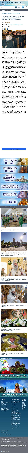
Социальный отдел (15, 402)
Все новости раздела (14, 149)
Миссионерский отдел (16, 419)
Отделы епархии (15, 399)
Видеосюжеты (4, 412)
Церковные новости (5, 409)
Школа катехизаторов (16, 423)
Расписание (4, 432)
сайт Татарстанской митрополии (15, 24)
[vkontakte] (15, 7)
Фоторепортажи (4, 410)
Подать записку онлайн (23, 403)
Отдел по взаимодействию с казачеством (15, 408)
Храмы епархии (4, 430)
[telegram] (23, 7)
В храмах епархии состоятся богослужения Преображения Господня (10, 330)
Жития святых (4, 407)
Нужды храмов (23, 409)
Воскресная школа (15, 422)
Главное (9, 13)
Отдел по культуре (15, 410)
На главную (4, 13)
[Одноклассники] (5, 28)
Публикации (3, 405)
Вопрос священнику (6, 434)
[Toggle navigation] (1, 7)
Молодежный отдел (15, 425)
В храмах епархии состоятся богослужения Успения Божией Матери (12, 354)
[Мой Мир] (7, 28)
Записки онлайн (24, 400)
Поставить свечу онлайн (24, 406)
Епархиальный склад (16, 420)
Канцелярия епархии (16, 401)
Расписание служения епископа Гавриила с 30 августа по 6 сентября (14, 306)
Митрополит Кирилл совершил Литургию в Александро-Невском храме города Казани (13, 229)
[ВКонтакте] (4, 28)
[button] (26, 7)
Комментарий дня (4, 404)
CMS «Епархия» (18, 441)
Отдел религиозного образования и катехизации (15, 404)
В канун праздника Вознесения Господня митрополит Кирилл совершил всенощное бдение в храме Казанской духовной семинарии (13, 279)
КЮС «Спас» (14, 424)
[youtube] (19, 7)
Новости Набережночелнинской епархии (5, 402)
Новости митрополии (16, 13)
